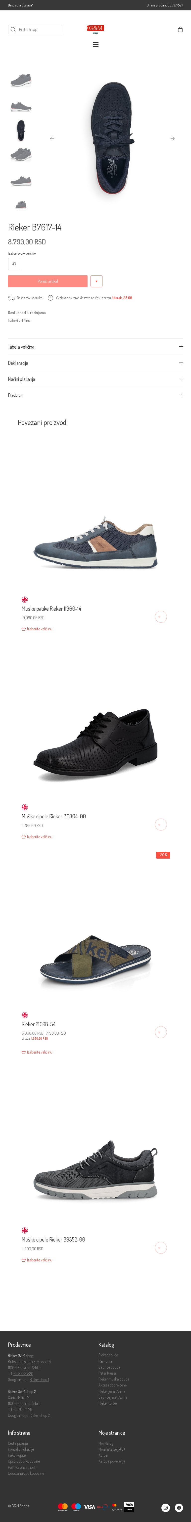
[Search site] (13, 29)
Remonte (105, 1361)
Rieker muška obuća (113, 1379)
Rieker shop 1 (39, 1379)
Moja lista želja (111, 1449)
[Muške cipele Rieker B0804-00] (95, 719)
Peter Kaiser (107, 1373)
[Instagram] (165, 1508)
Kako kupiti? (17, 1455)
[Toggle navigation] (96, 44)
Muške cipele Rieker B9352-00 (53, 1239)
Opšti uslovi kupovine (24, 1461)
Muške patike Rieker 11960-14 (51, 608)
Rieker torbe (107, 1403)
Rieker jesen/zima (111, 1391)
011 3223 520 (23, 1373)
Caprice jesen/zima (113, 1397)
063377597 (175, 5)
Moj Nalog (105, 1443)
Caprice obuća (109, 1367)
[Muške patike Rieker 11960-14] (95, 511)
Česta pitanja (18, 1443)
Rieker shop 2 (40, 1415)
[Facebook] (179, 1508)
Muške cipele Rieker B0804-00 (54, 816)
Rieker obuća (108, 1355)
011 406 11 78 (22, 1409)
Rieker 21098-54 (38, 1024)
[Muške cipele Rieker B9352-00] (95, 1142)
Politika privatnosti (22, 1467)
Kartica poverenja (111, 1461)
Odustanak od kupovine (26, 1473)
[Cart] (180, 30)
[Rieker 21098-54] (95, 927)
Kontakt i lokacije (21, 1449)
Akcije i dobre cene (112, 1385)
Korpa (103, 1455)
